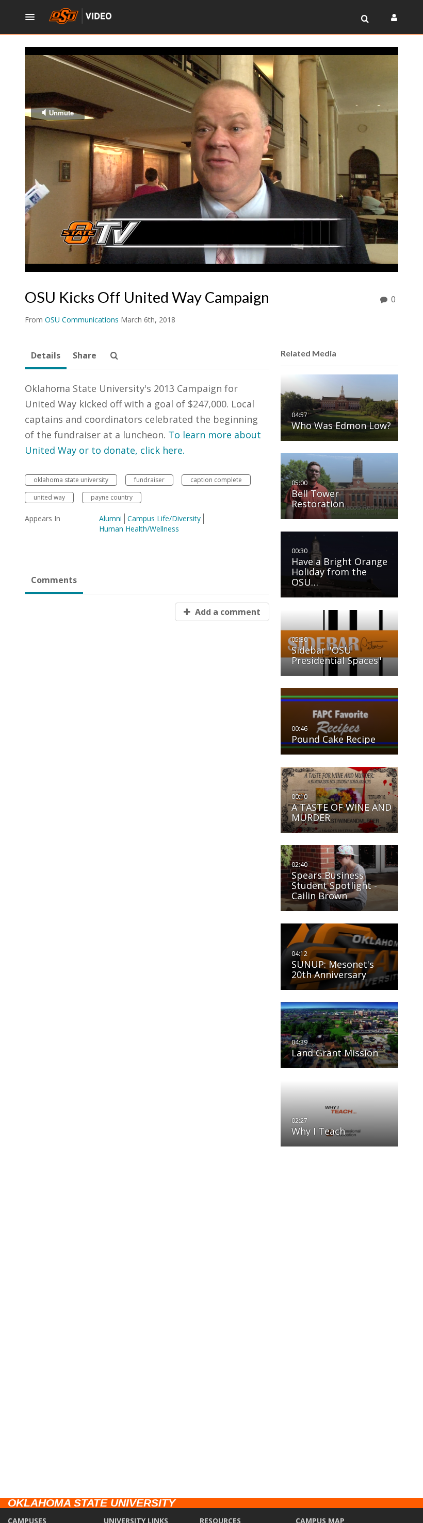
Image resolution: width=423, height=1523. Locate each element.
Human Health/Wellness (139, 529)
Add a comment (227, 612)
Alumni (110, 518)
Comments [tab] (54, 580)
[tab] (46, 356)
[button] (33, 17)
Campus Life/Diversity (164, 518)
